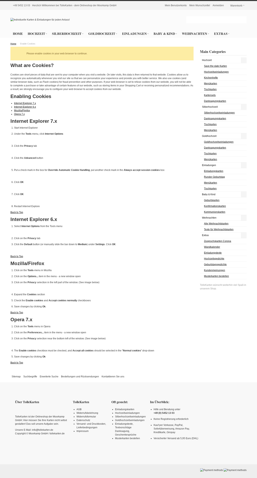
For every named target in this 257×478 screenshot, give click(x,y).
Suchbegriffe (30, 376)
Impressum (82, 431)
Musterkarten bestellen (127, 438)
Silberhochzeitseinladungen (130, 416)
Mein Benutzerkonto (176, 5)
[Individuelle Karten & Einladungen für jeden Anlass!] (40, 20)
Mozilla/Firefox (22, 110)
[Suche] (243, 19)
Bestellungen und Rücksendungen (80, 376)
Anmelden (218, 5)
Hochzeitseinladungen (127, 413)
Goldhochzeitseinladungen (130, 420)
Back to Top (16, 212)
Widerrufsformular (86, 416)
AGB (79, 409)
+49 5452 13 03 (21, 5)
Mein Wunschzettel (199, 5)
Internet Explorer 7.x (25, 103)
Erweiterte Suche (49, 376)
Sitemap (16, 376)
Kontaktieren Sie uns (113, 376)
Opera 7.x (19, 114)
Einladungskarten (124, 409)
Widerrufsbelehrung (87, 413)
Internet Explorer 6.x (25, 106)
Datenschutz (83, 420)
